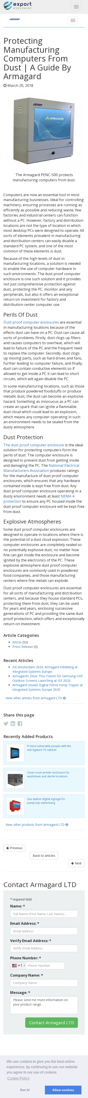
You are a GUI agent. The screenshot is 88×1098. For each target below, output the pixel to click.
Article (17, 642)
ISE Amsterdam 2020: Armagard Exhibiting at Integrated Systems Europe (45, 669)
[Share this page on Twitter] (5, 723)
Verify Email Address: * (30, 940)
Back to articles (44, 855)
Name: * (17, 906)
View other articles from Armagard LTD (34, 698)
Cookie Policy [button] (18, 1078)
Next (78, 863)
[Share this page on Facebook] (20, 723)
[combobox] (18, 965)
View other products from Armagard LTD (35, 824)
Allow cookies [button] (63, 1090)
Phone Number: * (25, 958)
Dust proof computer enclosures (31, 322)
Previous (16, 848)
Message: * (20, 992)
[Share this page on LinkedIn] (13, 723)
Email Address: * (24, 923)
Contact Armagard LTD (51, 1022)
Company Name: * (26, 975)
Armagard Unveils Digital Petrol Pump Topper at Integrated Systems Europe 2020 (47, 687)
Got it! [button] (25, 1090)
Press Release (23, 646)
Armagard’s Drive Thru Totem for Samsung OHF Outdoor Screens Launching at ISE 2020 (47, 678)
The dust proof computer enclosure (33, 445)
